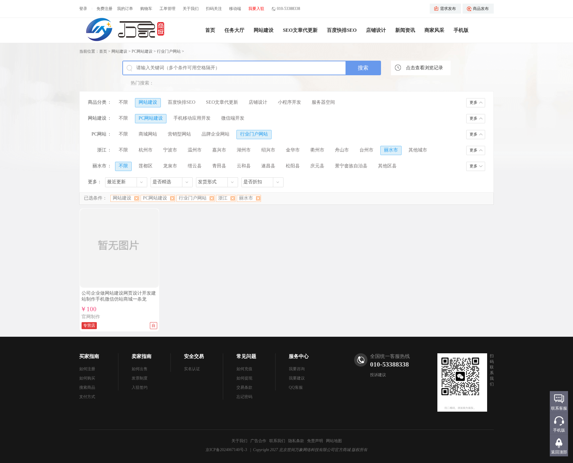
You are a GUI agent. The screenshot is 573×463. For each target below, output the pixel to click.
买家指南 (89, 356)
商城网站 (148, 134)
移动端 (235, 8)
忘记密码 (244, 396)
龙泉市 (170, 165)
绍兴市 (268, 149)
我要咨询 (297, 369)
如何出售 (140, 369)
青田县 (219, 165)
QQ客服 (296, 387)
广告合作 (258, 440)
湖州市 (244, 149)
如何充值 (244, 369)
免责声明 (315, 440)
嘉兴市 (219, 149)
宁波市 (170, 149)
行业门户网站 (169, 51)
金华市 (293, 149)
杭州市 (146, 149)
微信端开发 (232, 118)
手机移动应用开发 (192, 118)
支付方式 (87, 396)
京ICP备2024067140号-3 (226, 449)
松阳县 (293, 165)
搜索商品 (87, 387)
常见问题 (246, 356)
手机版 (461, 30)
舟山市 (342, 149)
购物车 (146, 8)
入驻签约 (140, 387)
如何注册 (87, 369)
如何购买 (87, 378)
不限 (123, 102)
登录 (83, 8)
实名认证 (192, 369)
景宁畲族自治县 (351, 165)
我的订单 (125, 8)
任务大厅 (234, 30)
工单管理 (167, 8)
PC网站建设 (142, 51)
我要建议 (297, 378)
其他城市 (418, 149)
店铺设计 (376, 30)
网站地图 (334, 440)
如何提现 (244, 378)
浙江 (222, 198)
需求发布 (448, 8)
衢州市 (317, 149)
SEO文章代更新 (300, 30)
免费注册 (104, 8)
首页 (210, 30)
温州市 (195, 149)
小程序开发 (289, 102)
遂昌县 (268, 165)
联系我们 (277, 440)
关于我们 (191, 8)
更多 (474, 102)
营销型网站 (179, 134)
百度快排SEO (342, 30)
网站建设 (264, 30)
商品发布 (481, 8)
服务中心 (299, 356)
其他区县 (387, 165)
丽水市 (391, 149)
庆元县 (317, 165)
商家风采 (434, 30)
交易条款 (244, 387)
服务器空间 (323, 102)
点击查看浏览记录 (424, 67)
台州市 (366, 149)
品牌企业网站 (215, 134)
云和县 (244, 165)
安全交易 (194, 356)
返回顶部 (559, 452)
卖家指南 (142, 356)
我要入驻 (256, 8)
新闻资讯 (405, 30)
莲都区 (146, 165)
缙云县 (195, 165)
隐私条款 (296, 440)
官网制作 (91, 316)
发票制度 (140, 378)
